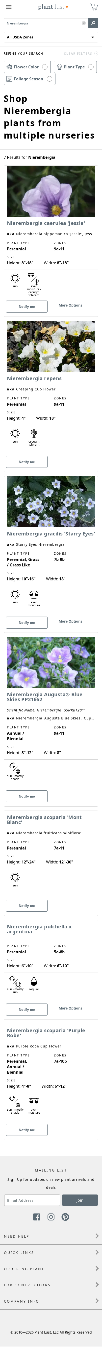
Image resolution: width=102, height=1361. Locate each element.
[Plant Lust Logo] (53, 7)
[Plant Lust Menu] (8, 7)
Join (79, 1200)
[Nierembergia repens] (51, 387)
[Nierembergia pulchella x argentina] (51, 961)
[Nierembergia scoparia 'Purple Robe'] (51, 1073)
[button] (84, 23)
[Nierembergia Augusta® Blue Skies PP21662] (51, 713)
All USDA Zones (20, 37)
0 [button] (94, 5)
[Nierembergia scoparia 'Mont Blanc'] (51, 854)
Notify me (27, 307)
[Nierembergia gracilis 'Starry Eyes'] (51, 545)
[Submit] (93, 23)
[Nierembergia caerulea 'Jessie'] (51, 232)
